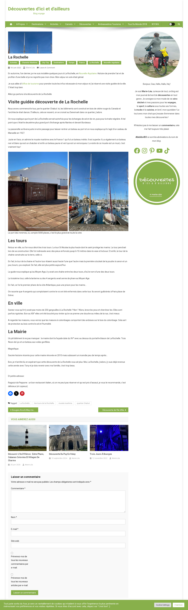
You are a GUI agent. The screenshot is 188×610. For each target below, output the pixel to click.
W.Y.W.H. (155, 24)
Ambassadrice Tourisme (109, 24)
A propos (20, 24)
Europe (71, 63)
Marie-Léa (30, 67)
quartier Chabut (83, 403)
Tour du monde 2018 (137, 24)
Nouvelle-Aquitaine (111, 63)
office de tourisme (30, 84)
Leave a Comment (47, 68)
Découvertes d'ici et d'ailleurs (39, 9)
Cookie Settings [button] (162, 605)
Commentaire (18, 488)
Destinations (37, 24)
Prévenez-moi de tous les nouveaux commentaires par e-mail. (19, 562)
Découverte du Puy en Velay (62, 454)
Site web (15, 541)
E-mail (14, 529)
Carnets (69, 24)
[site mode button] (172, 24)
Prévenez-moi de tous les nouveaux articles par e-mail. (19, 581)
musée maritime (65, 403)
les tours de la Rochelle (44, 403)
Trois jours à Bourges (101, 454)
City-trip (45, 63)
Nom (14, 517)
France (82, 63)
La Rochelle (94, 63)
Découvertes (85, 24)
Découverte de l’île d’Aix (113, 410)
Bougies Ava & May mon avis (25, 410)
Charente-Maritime (29, 63)
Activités (54, 24)
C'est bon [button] (178, 605)
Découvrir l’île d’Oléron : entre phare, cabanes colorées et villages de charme (26, 457)
